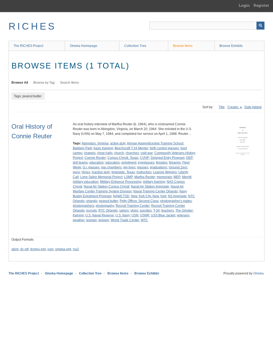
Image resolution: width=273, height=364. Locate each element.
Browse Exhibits (231, 46)
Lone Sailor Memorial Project (101, 177)
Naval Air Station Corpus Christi (106, 186)
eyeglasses (146, 162)
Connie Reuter (95, 158)
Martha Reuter (144, 177)
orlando (91, 201)
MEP (177, 177)
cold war (146, 153)
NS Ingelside (177, 196)
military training (154, 182)
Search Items (69, 82)
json (50, 249)
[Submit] (260, 26)
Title (222, 107)
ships (134, 210)
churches (132, 153)
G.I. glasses (91, 167)
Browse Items (182, 46)
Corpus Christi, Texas (122, 158)
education (96, 162)
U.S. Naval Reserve (99, 215)
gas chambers (111, 167)
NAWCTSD (121, 196)
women (103, 220)
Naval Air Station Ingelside (150, 186)
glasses (142, 167)
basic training (103, 148)
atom (15, 249)
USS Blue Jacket (163, 215)
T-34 (156, 210)
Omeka (258, 273)
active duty (118, 143)
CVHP (144, 158)
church (119, 153)
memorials (164, 177)
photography (105, 206)
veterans (183, 215)
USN (134, 215)
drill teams (80, 162)
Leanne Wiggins (165, 172)
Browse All (19, 82)
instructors (143, 172)
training (78, 215)
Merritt (186, 177)
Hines (86, 172)
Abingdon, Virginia (95, 143)
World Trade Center (125, 220)
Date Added (253, 107)
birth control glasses (164, 148)
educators (112, 162)
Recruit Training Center (133, 206)
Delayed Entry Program (167, 158)
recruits (91, 210)
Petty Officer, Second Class (139, 201)
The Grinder (184, 210)
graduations (158, 167)
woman (91, 220)
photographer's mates (176, 201)
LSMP (128, 177)
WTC (144, 220)
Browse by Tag (44, 82)
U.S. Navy (122, 215)
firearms (175, 162)
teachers (167, 210)
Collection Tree (135, 46)
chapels (89, 153)
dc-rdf (24, 249)
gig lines (129, 167)
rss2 (76, 249)
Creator (233, 107)
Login (244, 5)
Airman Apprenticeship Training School (155, 143)
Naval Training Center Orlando (155, 191)
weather (79, 220)
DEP (189, 158)
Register (261, 5)
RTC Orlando (108, 210)
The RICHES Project (28, 46)
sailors (124, 210)
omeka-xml (63, 249)
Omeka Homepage (83, 46)
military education (85, 182)
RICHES (32, 26)
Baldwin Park (82, 148)
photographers (83, 206)
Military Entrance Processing (120, 182)
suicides (146, 210)
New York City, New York (148, 196)
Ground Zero (178, 167)
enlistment (128, 162)
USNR (144, 215)
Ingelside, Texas (123, 172)
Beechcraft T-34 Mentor (131, 148)
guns (76, 172)
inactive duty (101, 172)
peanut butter (108, 201)
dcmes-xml (38, 249)
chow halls (105, 153)
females (161, 162)
